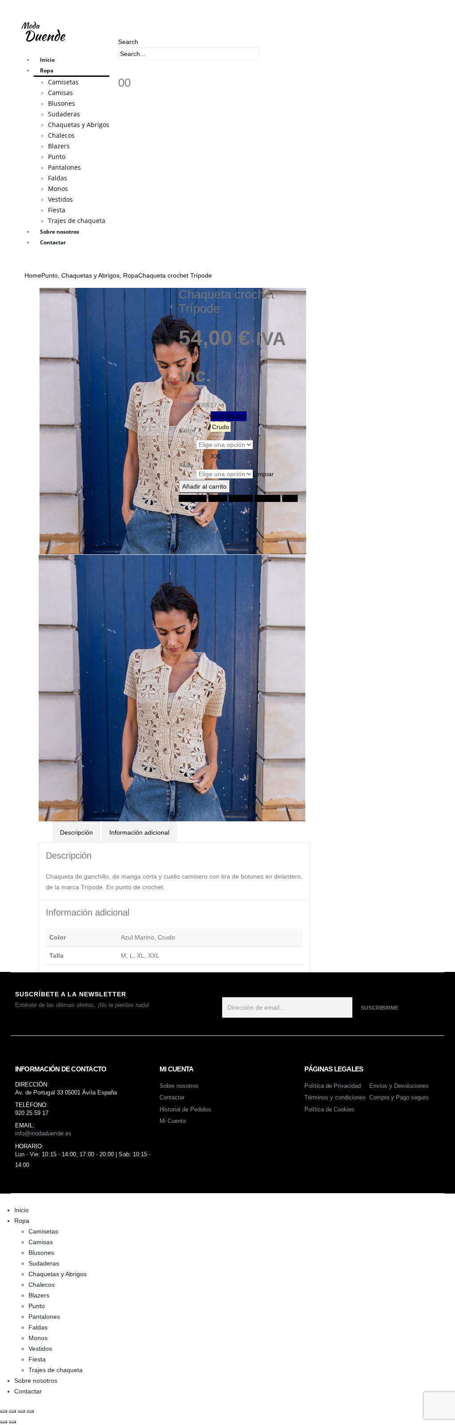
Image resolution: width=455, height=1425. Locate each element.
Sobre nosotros (59, 231)
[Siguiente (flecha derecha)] (12, 1422)
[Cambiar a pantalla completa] (12, 1411)
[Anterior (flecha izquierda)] (3, 1422)
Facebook (193, 498)
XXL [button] (216, 456)
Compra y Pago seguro (398, 1097)
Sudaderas (64, 114)
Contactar (53, 242)
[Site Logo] (44, 31)
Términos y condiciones (335, 1097)
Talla (186, 465)
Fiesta (56, 210)
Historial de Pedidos (185, 1109)
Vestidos (60, 199)
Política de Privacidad (332, 1086)
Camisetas (63, 82)
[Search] (264, 55)
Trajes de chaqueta (76, 220)
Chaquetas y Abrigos (78, 124)
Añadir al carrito (204, 486)
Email (290, 498)
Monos (58, 188)
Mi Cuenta (173, 1121)
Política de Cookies (329, 1109)
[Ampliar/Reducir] (3, 1411)
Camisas (60, 92)
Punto (56, 156)
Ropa (46, 70)
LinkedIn (241, 498)
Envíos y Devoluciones (399, 1086)
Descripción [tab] (76, 832)
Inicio (47, 60)
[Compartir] (21, 1411)
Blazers (59, 146)
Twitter (217, 498)
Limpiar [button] (263, 474)
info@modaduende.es (43, 1133)
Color (187, 430)
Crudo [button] (220, 426)
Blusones (61, 103)
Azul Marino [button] (228, 416)
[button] (128, 41)
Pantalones (64, 167)
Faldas (57, 178)
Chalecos (61, 135)
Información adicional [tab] (139, 832)
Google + (267, 498)
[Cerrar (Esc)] (30, 1411)
